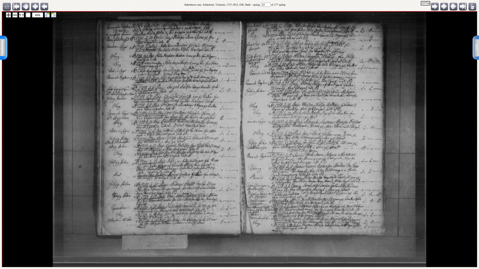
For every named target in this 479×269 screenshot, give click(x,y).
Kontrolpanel (2, 47)
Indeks (476, 47)
